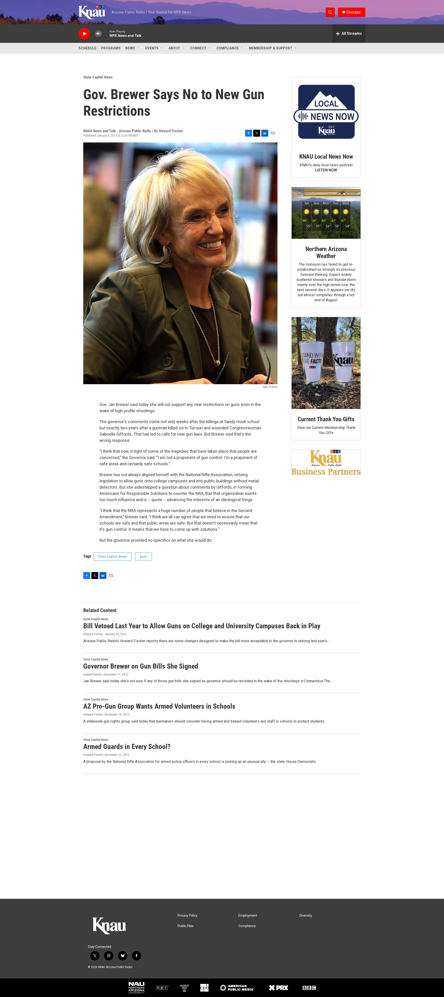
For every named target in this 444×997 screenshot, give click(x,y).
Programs (111, 48)
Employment (247, 915)
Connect (198, 48)
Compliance (227, 48)
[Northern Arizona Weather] (326, 213)
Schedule (87, 48)
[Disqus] (222, 836)
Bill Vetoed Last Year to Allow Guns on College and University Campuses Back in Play (201, 626)
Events (152, 48)
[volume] (98, 33)
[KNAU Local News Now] (326, 111)
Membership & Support (270, 48)
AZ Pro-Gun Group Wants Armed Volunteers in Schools (159, 706)
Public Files (186, 926)
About (174, 48)
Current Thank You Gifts (326, 419)
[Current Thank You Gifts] (326, 363)
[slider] (105, 33)
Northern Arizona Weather (326, 252)
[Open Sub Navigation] (139, 48)
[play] (84, 33)
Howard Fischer (93, 634)
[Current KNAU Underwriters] (326, 462)
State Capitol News (98, 77)
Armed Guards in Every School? (126, 746)
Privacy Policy (187, 915)
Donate (353, 12)
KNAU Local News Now (326, 156)
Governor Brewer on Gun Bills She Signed (140, 666)
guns (143, 556)
